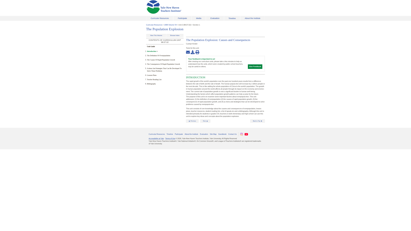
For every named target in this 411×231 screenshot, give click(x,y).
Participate (182, 18)
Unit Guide (151, 46)
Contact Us (232, 134)
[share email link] (188, 52)
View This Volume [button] (156, 35)
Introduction (151, 51)
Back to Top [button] (257, 121)
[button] (398, 227)
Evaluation (214, 18)
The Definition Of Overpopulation (158, 55)
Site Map (213, 134)
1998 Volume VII (170, 25)
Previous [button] (193, 121)
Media (198, 18)
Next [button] (204, 121)
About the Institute (252, 18)
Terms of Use (170, 138)
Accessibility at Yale (156, 138)
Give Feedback (255, 66)
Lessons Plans (151, 75)
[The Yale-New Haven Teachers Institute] (185, 7)
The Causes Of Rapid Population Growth (161, 60)
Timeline (232, 18)
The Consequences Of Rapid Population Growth (163, 64)
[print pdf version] (197, 52)
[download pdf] (193, 52)
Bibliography (151, 84)
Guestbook (222, 134)
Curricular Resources (160, 18)
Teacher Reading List (154, 79)
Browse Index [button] (174, 35)
